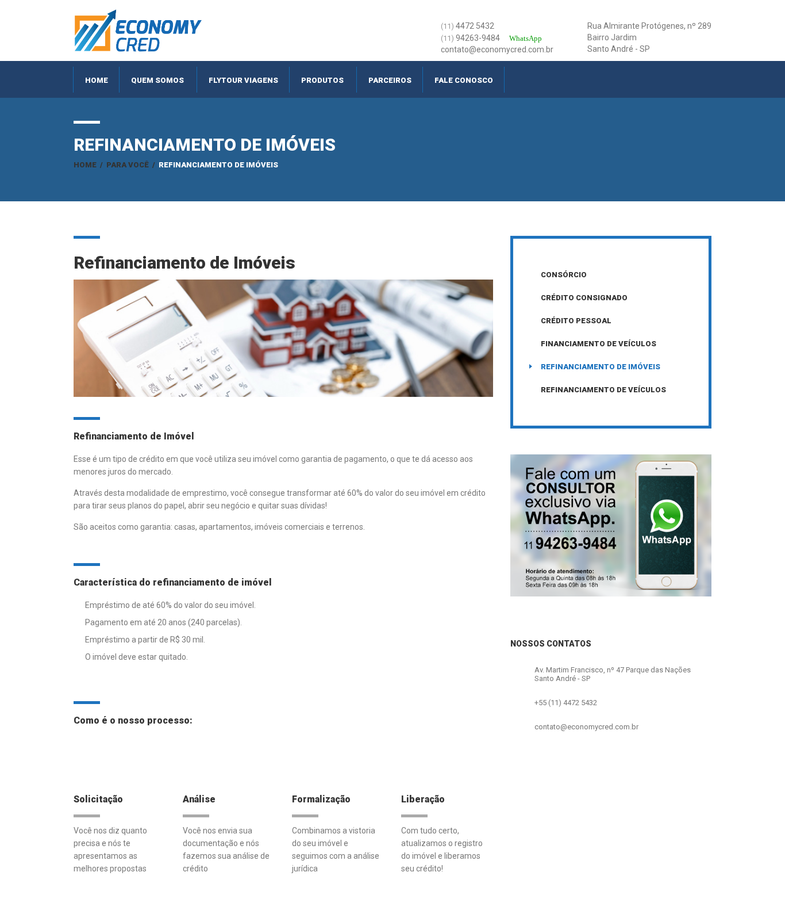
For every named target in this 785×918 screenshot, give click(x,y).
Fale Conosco (463, 80)
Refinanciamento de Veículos (603, 389)
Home (96, 80)
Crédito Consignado (584, 297)
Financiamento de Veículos (598, 343)
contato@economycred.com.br (586, 726)
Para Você (127, 164)
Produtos (322, 80)
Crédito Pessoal (576, 320)
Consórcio (564, 274)
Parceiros (389, 80)
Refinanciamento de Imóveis (600, 366)
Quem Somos (157, 80)
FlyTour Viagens (243, 80)
